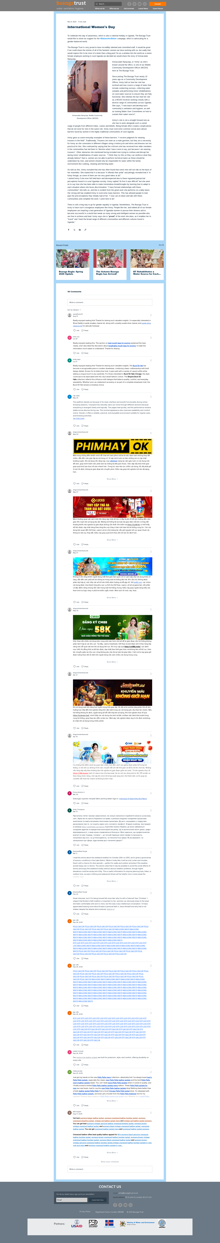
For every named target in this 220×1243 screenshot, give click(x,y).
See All (161, 245)
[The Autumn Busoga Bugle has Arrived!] (109, 258)
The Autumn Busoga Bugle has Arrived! (107, 273)
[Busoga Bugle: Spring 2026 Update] (72, 258)
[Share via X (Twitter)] (74, 230)
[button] (101, 8)
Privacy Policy (85, 1211)
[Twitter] (134, 4)
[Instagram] (145, 4)
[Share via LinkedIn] (80, 230)
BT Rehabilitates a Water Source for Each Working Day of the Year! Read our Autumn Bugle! (146, 273)
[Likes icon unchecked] (74, 330)
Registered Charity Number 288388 (109, 1212)
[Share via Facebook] (68, 230)
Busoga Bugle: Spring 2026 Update (71, 273)
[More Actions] (151, 315)
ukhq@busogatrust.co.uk (128, 1193)
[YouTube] (140, 4)
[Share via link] (85, 230)
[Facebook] (129, 4)
